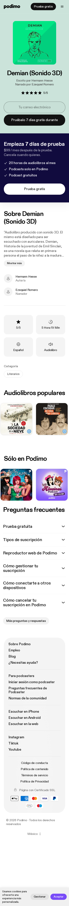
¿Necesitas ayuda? (23, 662)
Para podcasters (21, 676)
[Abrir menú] (62, 6)
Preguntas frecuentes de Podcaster (27, 690)
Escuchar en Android (24, 718)
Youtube (14, 749)
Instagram (16, 737)
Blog (12, 656)
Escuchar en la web (23, 724)
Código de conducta (34, 763)
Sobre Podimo (19, 644)
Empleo (14, 650)
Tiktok (13, 743)
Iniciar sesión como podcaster (31, 682)
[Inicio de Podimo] (12, 6)
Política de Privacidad (34, 781)
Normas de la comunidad (27, 698)
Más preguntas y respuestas (26, 621)
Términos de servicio (34, 775)
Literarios (13, 374)
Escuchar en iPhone (23, 711)
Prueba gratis (43, 6)
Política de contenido (34, 769)
